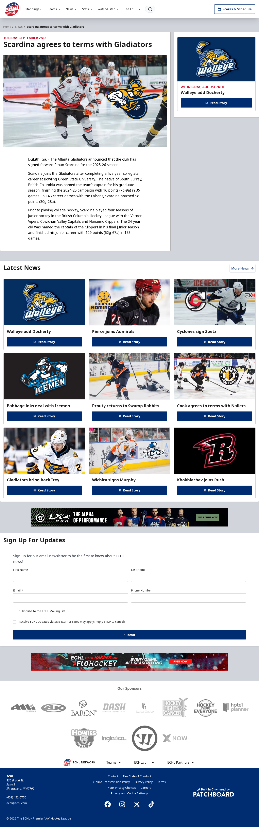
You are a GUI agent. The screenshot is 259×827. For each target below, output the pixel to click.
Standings (32, 9)
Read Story (218, 103)
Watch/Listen (106, 9)
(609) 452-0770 (16, 797)
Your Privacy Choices (122, 788)
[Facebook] (107, 804)
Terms (161, 782)
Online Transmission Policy (111, 782)
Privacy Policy (144, 782)
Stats (85, 9)
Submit (129, 635)
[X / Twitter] (136, 804)
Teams (52, 9)
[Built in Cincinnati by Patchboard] (213, 792)
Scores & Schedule (237, 9)
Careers (146, 788)
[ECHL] (12, 9)
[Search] (150, 9)
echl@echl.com (16, 803)
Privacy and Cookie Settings (129, 793)
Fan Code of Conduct (137, 776)
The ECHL (130, 9)
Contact (113, 776)
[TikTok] (151, 804)
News (69, 9)
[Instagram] (122, 804)
